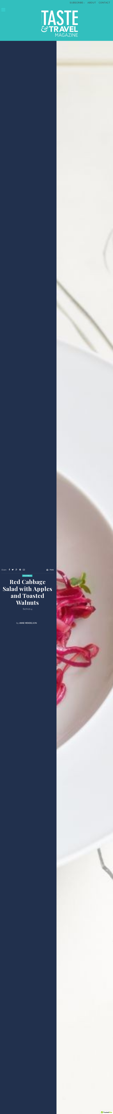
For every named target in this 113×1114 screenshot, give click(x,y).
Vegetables (27, 576)
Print (52, 569)
